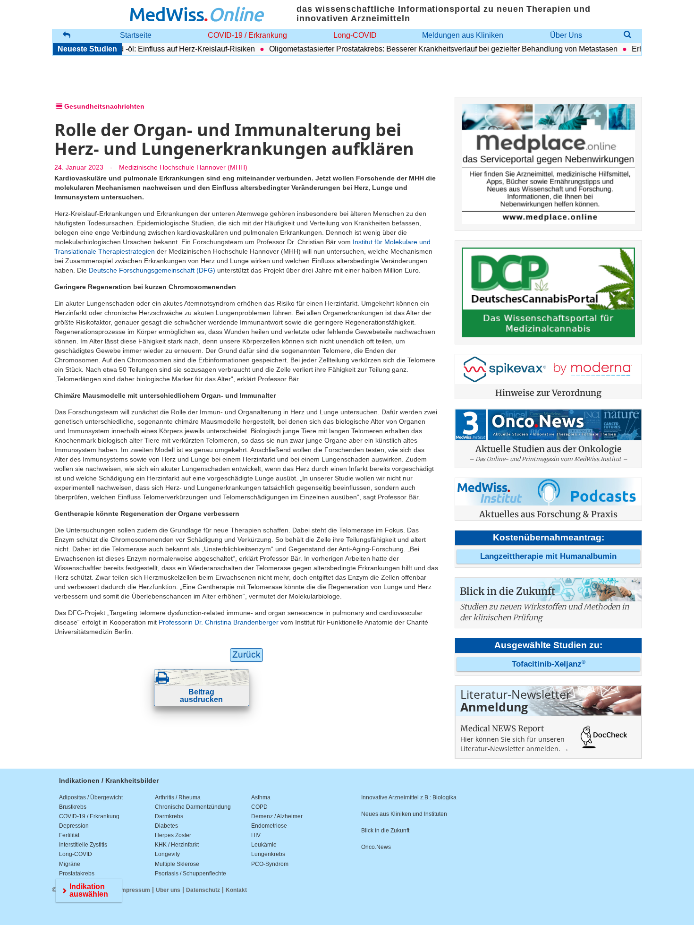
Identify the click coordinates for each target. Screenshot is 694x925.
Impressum (134, 890)
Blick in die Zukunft (385, 830)
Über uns (168, 890)
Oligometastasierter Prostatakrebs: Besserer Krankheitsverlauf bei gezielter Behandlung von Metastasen (430, 49)
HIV (256, 835)
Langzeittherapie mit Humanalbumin (548, 556)
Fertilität (69, 835)
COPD (259, 807)
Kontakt (236, 890)
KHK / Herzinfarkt (177, 844)
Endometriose (269, 825)
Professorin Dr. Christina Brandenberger (219, 622)
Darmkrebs (169, 816)
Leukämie (264, 844)
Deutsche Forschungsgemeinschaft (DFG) (152, 270)
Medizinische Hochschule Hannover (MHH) (183, 167)
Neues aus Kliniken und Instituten (404, 814)
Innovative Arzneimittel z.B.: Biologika (409, 797)
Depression (74, 825)
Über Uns (566, 35)
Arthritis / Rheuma (178, 797)
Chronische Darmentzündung (193, 807)
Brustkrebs (72, 807)
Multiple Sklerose (177, 864)
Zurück (246, 654)
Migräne (69, 864)
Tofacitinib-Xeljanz (548, 663)
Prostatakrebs (76, 873)
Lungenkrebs (268, 854)
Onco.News (376, 847)
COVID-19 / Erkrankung (247, 35)
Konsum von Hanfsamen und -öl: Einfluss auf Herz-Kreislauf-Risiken (127, 49)
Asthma (261, 797)
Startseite (136, 35)
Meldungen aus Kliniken (462, 35)
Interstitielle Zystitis (83, 844)
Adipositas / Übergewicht (91, 797)
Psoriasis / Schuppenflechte (190, 873)
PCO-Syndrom (269, 864)
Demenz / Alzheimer (277, 816)
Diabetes (166, 825)
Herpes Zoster (173, 835)
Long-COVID (355, 35)
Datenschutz (203, 890)
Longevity (167, 854)
